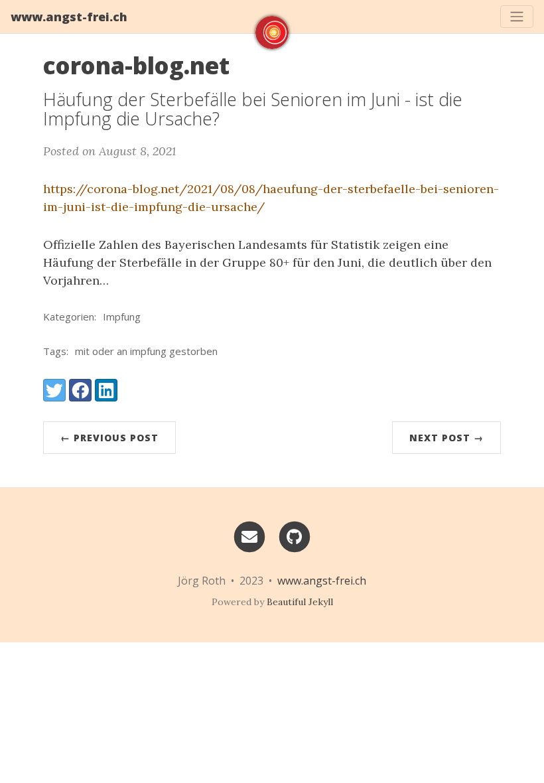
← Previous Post (109, 437)
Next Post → (446, 437)
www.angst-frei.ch (69, 17)
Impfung (122, 316)
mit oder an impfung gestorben (146, 351)
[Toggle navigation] (516, 16)
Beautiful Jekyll (300, 602)
